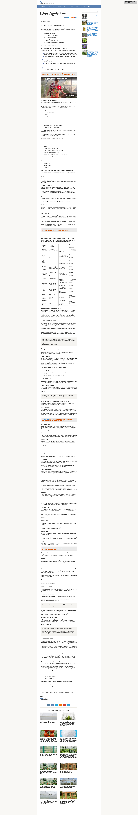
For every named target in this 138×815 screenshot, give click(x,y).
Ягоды (53, 6)
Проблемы (43, 6)
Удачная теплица (46, 2)
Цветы (48, 6)
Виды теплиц (83, 6)
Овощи (72, 6)
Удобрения (66, 6)
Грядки (77, 6)
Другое (89, 6)
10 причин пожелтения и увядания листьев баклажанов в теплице (92, 34)
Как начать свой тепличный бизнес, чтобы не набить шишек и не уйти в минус (92, 40)
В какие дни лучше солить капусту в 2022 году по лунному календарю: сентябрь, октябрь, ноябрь (92, 29)
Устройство (59, 6)
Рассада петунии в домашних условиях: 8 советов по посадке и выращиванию (91, 46)
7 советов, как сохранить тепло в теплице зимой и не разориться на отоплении (92, 16)
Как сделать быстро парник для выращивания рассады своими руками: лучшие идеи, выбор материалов (92, 22)
